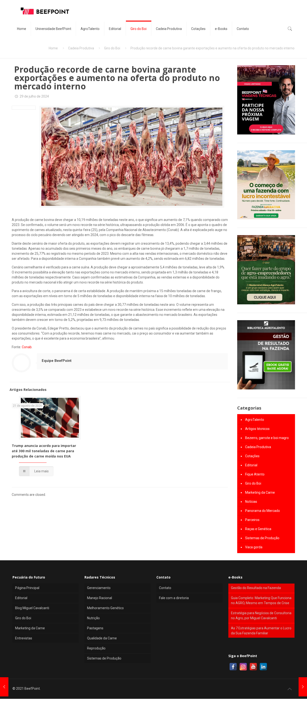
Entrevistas (23, 638)
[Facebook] (233, 667)
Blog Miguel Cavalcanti (32, 608)
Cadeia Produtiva (81, 48)
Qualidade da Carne (102, 638)
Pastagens (95, 628)
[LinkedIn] (263, 667)
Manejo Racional (99, 598)
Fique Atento (255, 474)
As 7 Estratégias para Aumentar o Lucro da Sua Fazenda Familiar (261, 630)
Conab (27, 347)
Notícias (251, 501)
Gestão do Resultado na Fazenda (256, 588)
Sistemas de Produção (262, 538)
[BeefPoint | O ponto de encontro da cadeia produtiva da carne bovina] (45, 11)
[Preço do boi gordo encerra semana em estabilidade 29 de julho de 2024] (4, 686)
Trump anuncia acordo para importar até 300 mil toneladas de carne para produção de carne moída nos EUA (44, 450)
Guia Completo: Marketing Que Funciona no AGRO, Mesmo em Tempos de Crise (261, 600)
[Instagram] (243, 667)
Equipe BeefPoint (56, 361)
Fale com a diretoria (174, 598)
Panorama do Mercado (262, 511)
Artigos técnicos (257, 429)
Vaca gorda (253, 547)
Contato (165, 588)
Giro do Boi (112, 48)
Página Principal (27, 588)
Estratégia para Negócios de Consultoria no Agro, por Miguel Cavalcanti (261, 615)
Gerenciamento (99, 588)
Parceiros (252, 520)
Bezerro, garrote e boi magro (267, 438)
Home (53, 48)
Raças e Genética (258, 529)
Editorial (251, 465)
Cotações (252, 456)
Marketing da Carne (260, 492)
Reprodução (96, 648)
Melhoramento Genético (105, 608)
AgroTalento (254, 420)
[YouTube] (253, 667)
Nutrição (93, 618)
